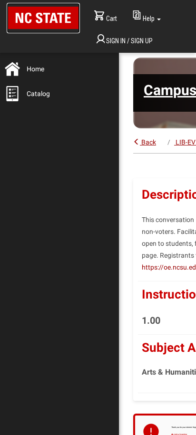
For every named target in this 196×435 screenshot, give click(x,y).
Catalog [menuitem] (38, 93)
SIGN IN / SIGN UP (129, 41)
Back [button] (148, 142)
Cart (111, 18)
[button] (43, 18)
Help (149, 18)
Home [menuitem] (35, 69)
